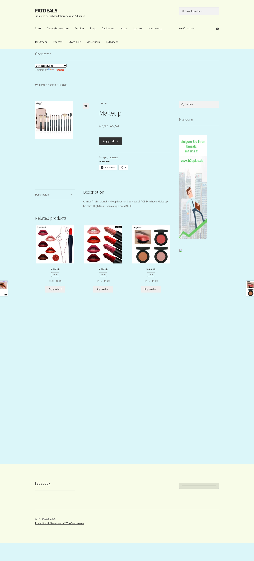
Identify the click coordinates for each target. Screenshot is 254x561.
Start (38, 28)
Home (42, 84)
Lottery (137, 28)
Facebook (42, 483)
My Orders (41, 42)
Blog (93, 28)
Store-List (75, 42)
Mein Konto (155, 28)
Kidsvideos (112, 42)
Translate (59, 69)
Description (42, 194)
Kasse (123, 28)
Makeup (52, 84)
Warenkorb (93, 42)
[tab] (55, 195)
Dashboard (108, 28)
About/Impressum (58, 28)
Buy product (110, 141)
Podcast (58, 42)
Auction (79, 28)
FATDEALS (46, 10)
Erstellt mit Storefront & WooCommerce (59, 523)
